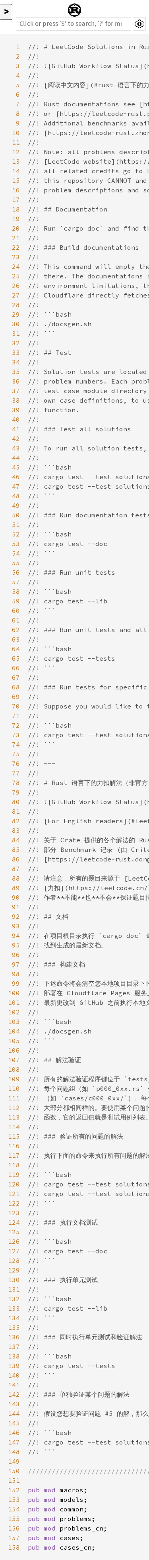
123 (14, 1213)
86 (16, 859)
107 (14, 1060)
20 (16, 228)
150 (14, 1471)
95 (16, 945)
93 (16, 926)
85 (16, 849)
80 (16, 802)
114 (14, 1127)
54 (16, 553)
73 (16, 735)
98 (16, 974)
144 (14, 1413)
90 (16, 897)
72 (16, 725)
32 (16, 343)
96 (16, 955)
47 (16, 486)
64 (16, 649)
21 (16, 238)
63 (16, 639)
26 (16, 286)
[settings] (139, 24)
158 (14, 1547)
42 (16, 438)
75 (16, 754)
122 (14, 1203)
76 (16, 763)
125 (14, 1232)
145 (14, 1423)
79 (16, 792)
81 (16, 811)
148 (14, 1452)
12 (16, 152)
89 (16, 888)
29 (16, 314)
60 (16, 611)
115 (14, 1136)
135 (14, 1327)
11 (16, 142)
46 (16, 477)
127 (14, 1251)
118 (14, 1165)
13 (16, 161)
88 (16, 878)
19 (16, 219)
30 (16, 324)
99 (16, 983)
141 (14, 1385)
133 (14, 1308)
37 (16, 391)
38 (16, 400)
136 (14, 1337)
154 (14, 1509)
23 (16, 257)
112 (14, 1108)
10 (16, 133)
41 (16, 429)
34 (16, 362)
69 (16, 697)
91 (16, 907)
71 (16, 716)
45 (16, 467)
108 (14, 1069)
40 (16, 419)
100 (14, 993)
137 (14, 1347)
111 (14, 1098)
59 (16, 601)
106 (14, 1050)
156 (14, 1528)
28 (16, 305)
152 (14, 1490)
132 (14, 1299)
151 (14, 1480)
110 (14, 1088)
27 (16, 295)
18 (16, 209)
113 (14, 1117)
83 (16, 830)
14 (16, 171)
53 (16, 544)
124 (14, 1222)
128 (14, 1260)
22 (16, 247)
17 (16, 200)
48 (16, 496)
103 (14, 1022)
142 (14, 1394)
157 (14, 1538)
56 (16, 572)
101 (14, 1002)
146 (14, 1433)
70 (16, 706)
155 (14, 1519)
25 (16, 276)
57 (16, 582)
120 (14, 1184)
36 (16, 381)
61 (16, 620)
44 (16, 458)
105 (14, 1041)
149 (14, 1461)
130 (14, 1280)
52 (16, 534)
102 (14, 1012)
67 (16, 677)
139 (14, 1366)
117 (14, 1155)
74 (16, 744)
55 (16, 563)
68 (16, 687)
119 (14, 1174)
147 (14, 1442)
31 (16, 333)
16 (16, 190)
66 (16, 668)
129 (14, 1270)
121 (14, 1194)
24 (16, 266)
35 (16, 372)
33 (16, 352)
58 (16, 591)
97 (16, 964)
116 (14, 1146)
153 (14, 1499)
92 (16, 916)
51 (16, 524)
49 (16, 505)
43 (16, 448)
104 (14, 1031)
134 (14, 1318)
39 (16, 410)
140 (14, 1375)
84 (16, 840)
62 (16, 630)
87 (16, 869)
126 (14, 1241)
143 (14, 1404)
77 (16, 773)
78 (16, 783)
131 (14, 1289)
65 (16, 658)
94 (16, 936)
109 (14, 1079)
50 (16, 515)
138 (14, 1356)
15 (16, 180)
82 (16, 821)
